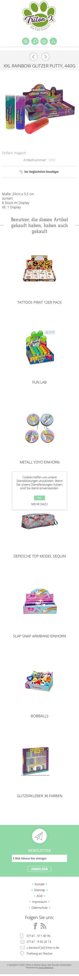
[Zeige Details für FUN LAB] (39, 347)
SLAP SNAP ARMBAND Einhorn (39, 636)
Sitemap (39, 890)
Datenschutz (40, 908)
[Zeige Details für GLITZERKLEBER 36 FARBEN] (39, 760)
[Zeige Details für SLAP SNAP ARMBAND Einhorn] (39, 601)
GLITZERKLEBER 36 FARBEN (39, 796)
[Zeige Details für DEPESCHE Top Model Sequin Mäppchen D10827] (39, 521)
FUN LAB (39, 382)
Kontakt (39, 884)
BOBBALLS (40, 716)
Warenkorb (44, 41)
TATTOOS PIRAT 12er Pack (39, 302)
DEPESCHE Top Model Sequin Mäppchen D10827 (39, 556)
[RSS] (43, 926)
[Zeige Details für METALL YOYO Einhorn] (39, 427)
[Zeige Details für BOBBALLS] (39, 681)
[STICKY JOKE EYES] (33, 57)
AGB (39, 896)
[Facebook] (35, 926)
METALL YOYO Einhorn (40, 462)
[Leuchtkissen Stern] (45, 57)
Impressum (39, 902)
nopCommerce (45, 967)
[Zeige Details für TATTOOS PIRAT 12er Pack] (39, 267)
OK (39, 497)
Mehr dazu (39, 504)
